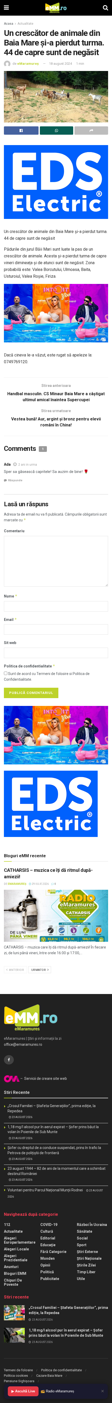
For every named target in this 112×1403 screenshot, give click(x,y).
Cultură (46, 1231)
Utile (81, 1279)
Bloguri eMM (15, 1273)
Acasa (8, 23)
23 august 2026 (21, 1117)
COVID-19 (48, 1225)
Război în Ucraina (92, 1225)
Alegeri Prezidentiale (15, 1258)
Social (82, 1238)
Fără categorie (53, 1252)
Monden (47, 1258)
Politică (47, 1272)
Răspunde (15, 480)
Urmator (39, 970)
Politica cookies (16, 1376)
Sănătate (84, 1231)
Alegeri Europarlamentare (19, 1240)
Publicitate (49, 1279)
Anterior (16, 970)
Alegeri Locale (16, 1249)
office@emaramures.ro (23, 1044)
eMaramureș (28, 64)
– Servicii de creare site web (43, 1078)
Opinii (45, 1265)
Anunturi (11, 1267)
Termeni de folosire (18, 1370)
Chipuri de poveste (13, 1282)
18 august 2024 (60, 64)
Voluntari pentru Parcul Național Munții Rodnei (45, 1190)
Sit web (10, 643)
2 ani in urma (27, 464)
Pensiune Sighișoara (19, 1381)
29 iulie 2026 (40, 883)
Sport (81, 1245)
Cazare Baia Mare (49, 1376)
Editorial (47, 1238)
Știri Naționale (89, 1258)
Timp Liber (86, 1272)
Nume (10, 596)
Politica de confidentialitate (29, 666)
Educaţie (47, 1245)
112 (7, 1225)
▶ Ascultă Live (23, 1391)
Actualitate (25, 23)
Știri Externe (87, 1252)
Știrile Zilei (86, 1265)
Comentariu (14, 531)
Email (10, 619)
